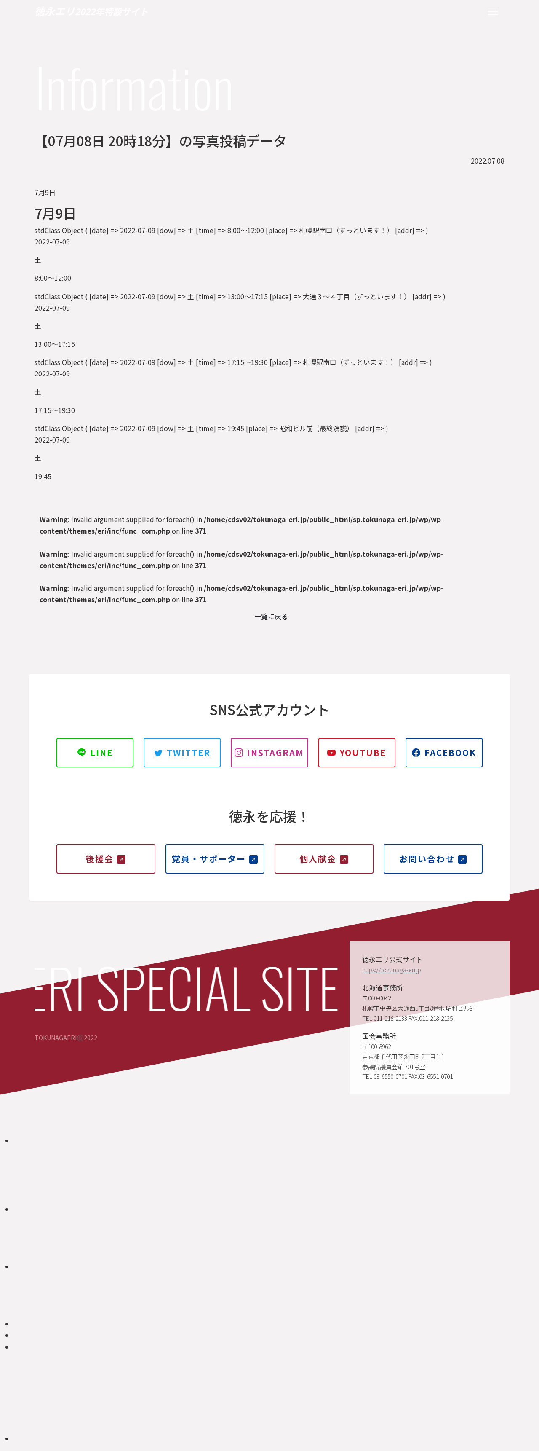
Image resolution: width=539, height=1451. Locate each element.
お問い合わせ (427, 859)
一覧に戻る (271, 616)
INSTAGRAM (275, 752)
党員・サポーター (209, 859)
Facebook (450, 752)
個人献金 (317, 859)
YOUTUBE (363, 752)
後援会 (100, 859)
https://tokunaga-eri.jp (391, 970)
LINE (101, 752)
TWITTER (189, 752)
